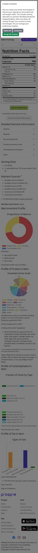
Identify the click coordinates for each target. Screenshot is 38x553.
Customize (18, 31)
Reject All (7, 31)
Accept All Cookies (11, 34)
